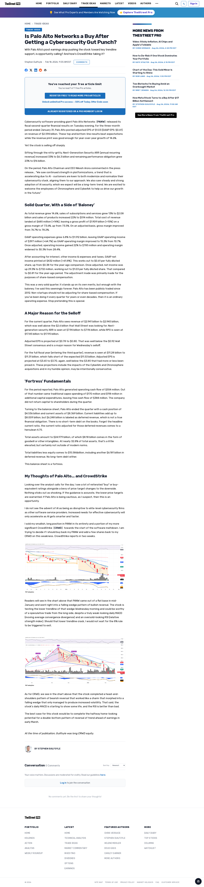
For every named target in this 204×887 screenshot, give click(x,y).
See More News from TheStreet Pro (156, 115)
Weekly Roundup (34, 853)
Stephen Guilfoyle (33, 62)
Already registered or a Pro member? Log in (75, 111)
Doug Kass (110, 848)
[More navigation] (157, 3)
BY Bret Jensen (141, 90)
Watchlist (150, 848)
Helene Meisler (112, 843)
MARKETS (105, 3)
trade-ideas (41, 23)
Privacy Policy (127, 882)
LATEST (119, 3)
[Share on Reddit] (40, 70)
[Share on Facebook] (26, 70)
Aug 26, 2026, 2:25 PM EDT (164, 48)
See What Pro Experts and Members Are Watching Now (84, 12)
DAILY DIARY (70, 3)
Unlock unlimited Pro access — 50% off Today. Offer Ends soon (75, 102)
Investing (70, 853)
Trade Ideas (71, 843)
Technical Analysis (75, 838)
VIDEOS (132, 3)
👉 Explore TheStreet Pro (136, 12)
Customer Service (170, 882)
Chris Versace (112, 833)
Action (28, 843)
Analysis (29, 848)
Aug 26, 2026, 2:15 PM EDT (163, 62)
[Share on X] (30, 70)
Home (28, 23)
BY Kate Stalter (141, 62)
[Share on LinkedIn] (35, 70)
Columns (149, 843)
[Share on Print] (45, 70)
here (102, 775)
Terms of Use (111, 882)
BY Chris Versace (141, 48)
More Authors (112, 858)
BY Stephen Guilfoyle (144, 104)
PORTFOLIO (52, 3)
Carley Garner (112, 853)
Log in (63, 783)
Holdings (30, 838)
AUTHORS (145, 3)
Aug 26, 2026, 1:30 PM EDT (159, 76)
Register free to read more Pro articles (75, 95)
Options (69, 863)
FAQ (157, 882)
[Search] (177, 4)
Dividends (70, 858)
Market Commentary (76, 848)
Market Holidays (145, 882)
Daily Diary (150, 833)
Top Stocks (150, 838)
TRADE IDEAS (88, 3)
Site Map (99, 882)
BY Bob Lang (139, 76)
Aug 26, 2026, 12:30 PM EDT (163, 90)
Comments (81, 62)
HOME (39, 3)
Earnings (70, 868)
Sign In (193, 3)
